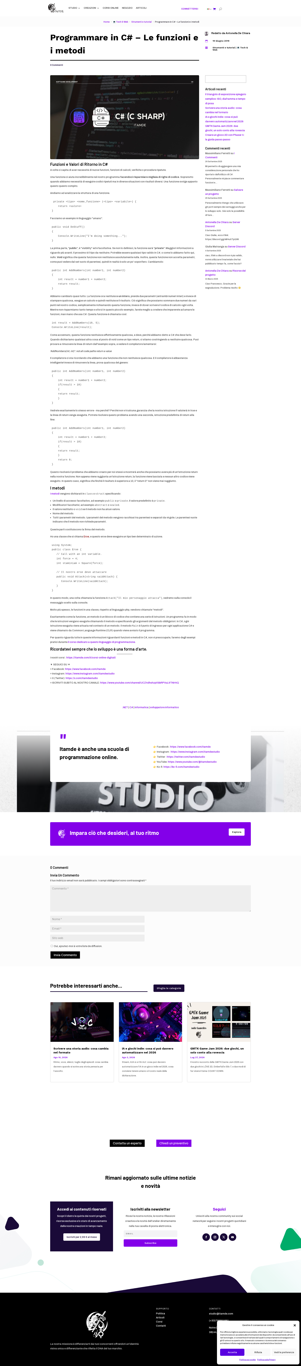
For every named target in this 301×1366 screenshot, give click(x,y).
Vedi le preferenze (284, 1352)
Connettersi (189, 9)
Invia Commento (65, 955)
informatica (141, 707)
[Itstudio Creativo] (56, 8)
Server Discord (237, 246)
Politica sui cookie (247, 1360)
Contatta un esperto (127, 1143)
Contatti (161, 1325)
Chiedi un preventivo (173, 1143)
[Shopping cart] (214, 9)
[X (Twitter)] (223, 1237)
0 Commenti (56, 65)
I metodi (55, 493)
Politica (160, 1313)
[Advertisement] (150, 1107)
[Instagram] (215, 1237)
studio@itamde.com (221, 1313)
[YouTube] (232, 1237)
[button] (294, 1325)
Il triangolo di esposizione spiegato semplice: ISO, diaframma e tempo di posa (225, 99)
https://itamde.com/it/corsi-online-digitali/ (91, 657)
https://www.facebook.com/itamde (85, 669)
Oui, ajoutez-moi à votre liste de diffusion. (77, 946)
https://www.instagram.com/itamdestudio (90, 673)
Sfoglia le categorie (169, 988)
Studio (73, 8)
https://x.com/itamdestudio (82, 678)
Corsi (159, 1321)
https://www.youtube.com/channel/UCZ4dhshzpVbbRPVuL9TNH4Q (139, 682)
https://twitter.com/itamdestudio (186, 756)
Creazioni (90, 8)
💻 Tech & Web (120, 22)
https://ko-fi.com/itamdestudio (181, 767)
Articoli (141, 8)
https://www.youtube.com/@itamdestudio (192, 761)
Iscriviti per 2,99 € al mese (82, 1237)
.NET (125, 707)
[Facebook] (206, 1237)
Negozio (127, 8)
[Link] (208, 9)
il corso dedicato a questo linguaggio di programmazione (101, 642)
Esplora (236, 831)
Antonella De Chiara (238, 33)
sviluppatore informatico (164, 707)
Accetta (232, 1352)
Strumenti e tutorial (141, 22)
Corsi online (111, 8)
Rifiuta (258, 1352)
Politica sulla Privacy (266, 1360)
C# (131, 707)
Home (106, 22)
